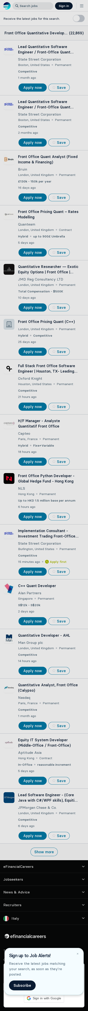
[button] (44, 505)
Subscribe (22, 985)
